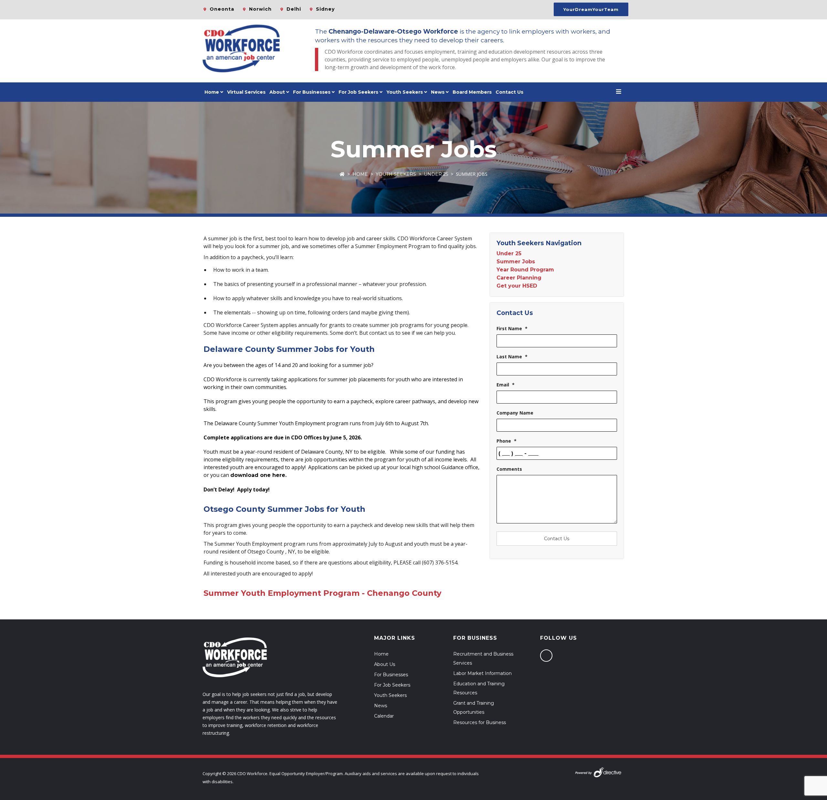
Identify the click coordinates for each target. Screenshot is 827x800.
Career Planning (519, 278)
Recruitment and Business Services (483, 658)
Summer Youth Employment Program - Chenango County (322, 593)
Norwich (260, 9)
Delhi (294, 9)
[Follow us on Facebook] (546, 655)
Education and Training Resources (479, 688)
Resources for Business (479, 722)
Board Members (472, 92)
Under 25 (436, 174)
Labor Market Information (482, 673)
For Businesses (311, 92)
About (277, 92)
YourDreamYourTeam (591, 9)
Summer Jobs (516, 261)
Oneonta (222, 9)
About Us (384, 664)
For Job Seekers (392, 685)
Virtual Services (246, 92)
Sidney (325, 9)
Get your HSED (517, 286)
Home (211, 92)
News (438, 92)
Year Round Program (525, 270)
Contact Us (509, 92)
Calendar (384, 716)
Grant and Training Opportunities (473, 707)
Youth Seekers (396, 174)
